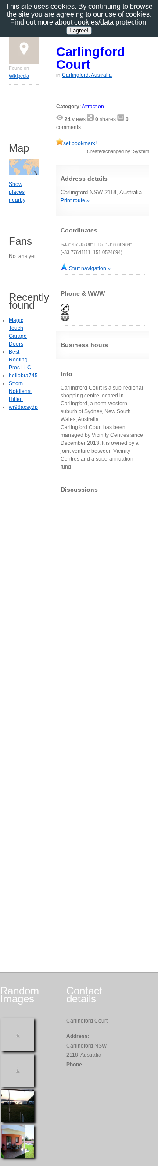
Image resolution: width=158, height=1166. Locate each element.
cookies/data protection (110, 22)
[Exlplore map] (24, 174)
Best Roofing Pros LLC (20, 360)
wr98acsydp (23, 407)
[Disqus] (103, 609)
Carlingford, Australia (87, 75)
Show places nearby (17, 192)
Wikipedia (19, 76)
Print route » (75, 200)
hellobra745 (23, 375)
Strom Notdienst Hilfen (20, 391)
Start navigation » (90, 268)
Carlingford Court (90, 58)
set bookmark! (80, 143)
